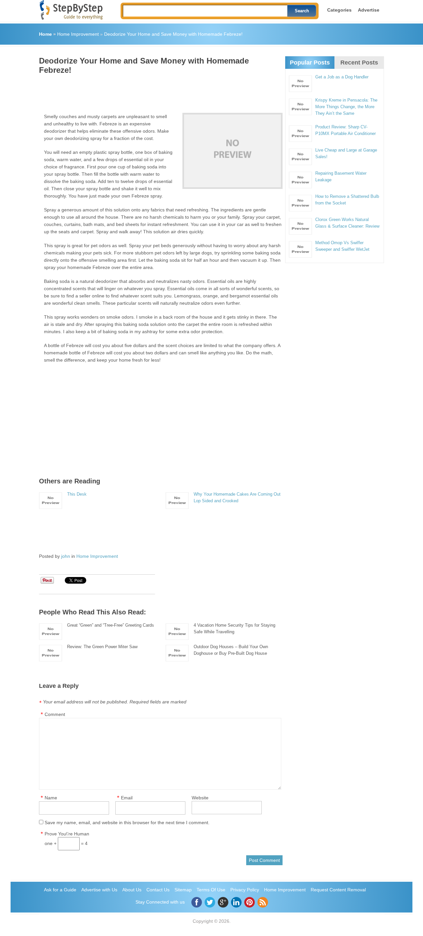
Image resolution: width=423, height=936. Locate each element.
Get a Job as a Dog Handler (341, 76)
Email (127, 797)
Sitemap (183, 889)
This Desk (77, 494)
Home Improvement (78, 34)
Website (200, 797)
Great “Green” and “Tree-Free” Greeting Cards (110, 625)
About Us (131, 889)
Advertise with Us (99, 889)
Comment (55, 714)
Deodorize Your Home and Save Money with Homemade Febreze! (173, 34)
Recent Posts (359, 62)
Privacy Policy (244, 889)
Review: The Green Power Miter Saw (102, 646)
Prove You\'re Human (67, 833)
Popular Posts (310, 62)
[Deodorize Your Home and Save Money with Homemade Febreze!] (232, 151)
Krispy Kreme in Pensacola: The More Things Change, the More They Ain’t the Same (346, 107)
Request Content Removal (338, 889)
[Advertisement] (159, 91)
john (65, 556)
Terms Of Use (211, 889)
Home (45, 34)
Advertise (368, 10)
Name (51, 797)
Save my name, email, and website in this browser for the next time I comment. (127, 822)
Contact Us (158, 889)
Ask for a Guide (60, 889)
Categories (339, 10)
